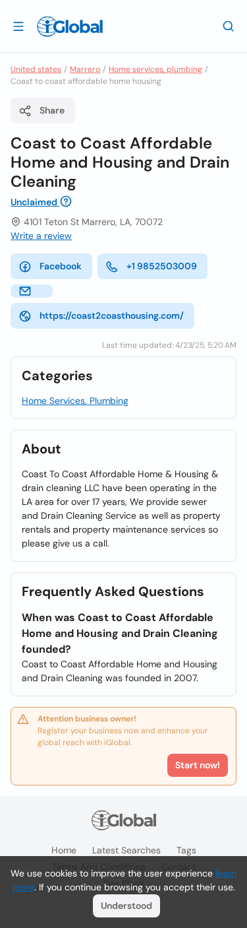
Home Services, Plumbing (75, 401)
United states (36, 69)
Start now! (197, 765)
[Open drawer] (18, 26)
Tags (186, 850)
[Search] (228, 26)
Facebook (61, 266)
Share (52, 110)
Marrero (85, 69)
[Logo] (70, 26)
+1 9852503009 (161, 266)
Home (63, 850)
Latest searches (126, 850)
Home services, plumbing (155, 69)
